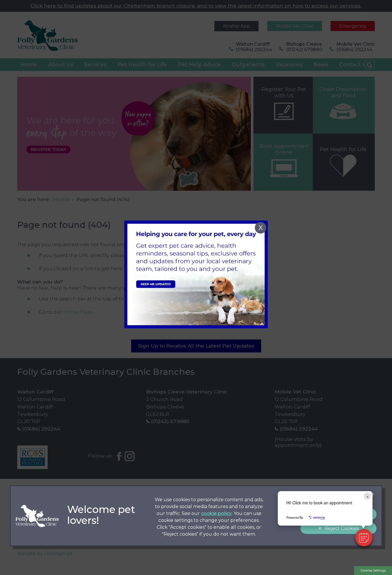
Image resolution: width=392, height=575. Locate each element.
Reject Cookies (342, 528)
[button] (363, 537)
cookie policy (216, 513)
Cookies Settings (373, 570)
